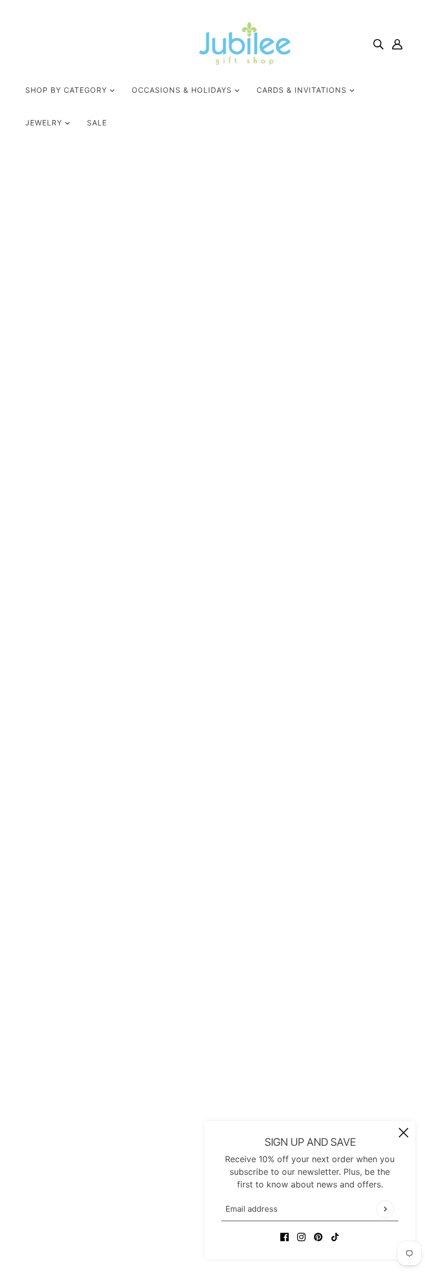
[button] (364, 533)
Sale (97, 122)
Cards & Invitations (303, 89)
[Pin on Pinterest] (330, 533)
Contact (194, 1101)
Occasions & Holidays (183, 89)
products (337, 185)
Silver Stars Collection (343, 320)
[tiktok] (335, 1235)
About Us (196, 1088)
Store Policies (205, 1113)
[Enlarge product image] (176, 281)
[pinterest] (318, 1235)
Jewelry (45, 122)
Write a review (216, 810)
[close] (403, 1132)
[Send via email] (347, 533)
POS (162, 1238)
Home (302, 185)
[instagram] (301, 1235)
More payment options (349, 504)
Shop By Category (67, 89)
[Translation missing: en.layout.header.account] (397, 43)
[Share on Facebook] (296, 533)
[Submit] (385, 1209)
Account (194, 1151)
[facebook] (284, 1235)
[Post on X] (313, 533)
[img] (378, 43)
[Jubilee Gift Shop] (216, 43)
